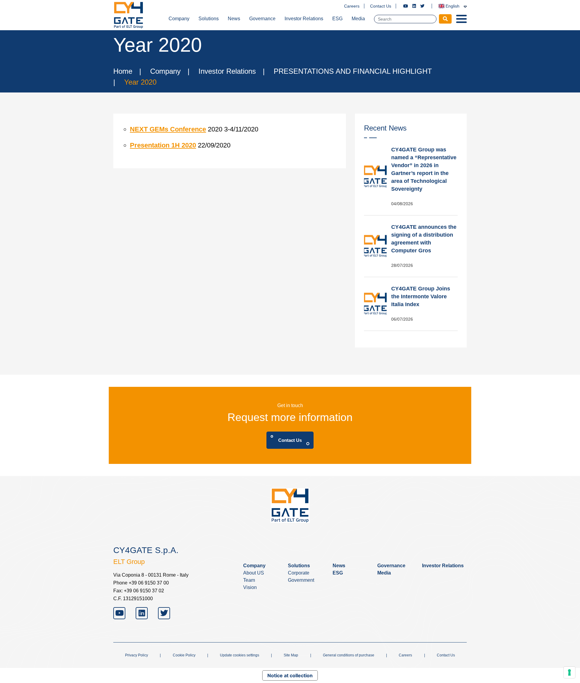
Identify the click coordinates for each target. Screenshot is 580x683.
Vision (250, 587)
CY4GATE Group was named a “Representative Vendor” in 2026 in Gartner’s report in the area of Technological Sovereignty (423, 169)
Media (358, 18)
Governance (262, 18)
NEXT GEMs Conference (168, 129)
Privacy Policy (136, 655)
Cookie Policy (184, 655)
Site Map (291, 655)
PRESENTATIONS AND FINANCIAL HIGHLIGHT (353, 71)
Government (301, 580)
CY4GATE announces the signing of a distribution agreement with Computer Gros (423, 239)
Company (179, 18)
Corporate (298, 572)
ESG (337, 18)
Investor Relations (304, 18)
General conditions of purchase (348, 655)
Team (249, 580)
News (234, 18)
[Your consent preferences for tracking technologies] (569, 672)
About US (253, 572)
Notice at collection (290, 675)
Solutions (208, 18)
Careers (351, 6)
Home (122, 71)
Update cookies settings (239, 655)
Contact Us (380, 6)
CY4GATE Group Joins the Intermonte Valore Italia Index (420, 296)
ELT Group (129, 561)
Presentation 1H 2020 (163, 145)
